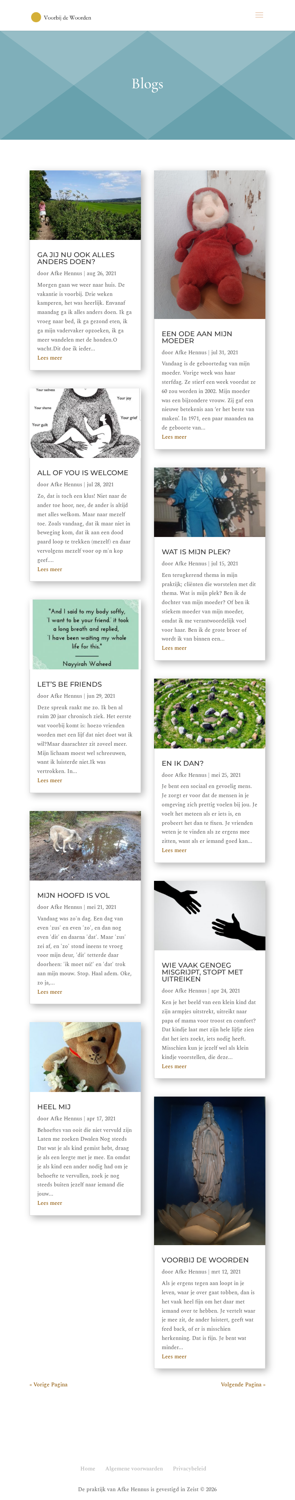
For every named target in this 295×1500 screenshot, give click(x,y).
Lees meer (49, 358)
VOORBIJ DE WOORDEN (205, 1260)
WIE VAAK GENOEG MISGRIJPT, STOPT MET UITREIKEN (202, 972)
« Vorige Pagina (49, 1385)
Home (87, 1469)
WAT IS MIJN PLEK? (196, 552)
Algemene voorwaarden (134, 1469)
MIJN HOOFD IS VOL (73, 895)
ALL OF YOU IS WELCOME (82, 473)
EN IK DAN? (183, 763)
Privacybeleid (189, 1469)
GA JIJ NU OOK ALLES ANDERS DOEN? (75, 258)
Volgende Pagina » (243, 1385)
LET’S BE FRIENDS (69, 684)
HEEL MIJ (54, 1107)
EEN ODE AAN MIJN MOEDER (197, 337)
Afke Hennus (66, 273)
